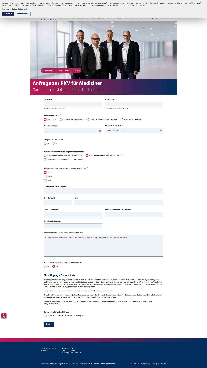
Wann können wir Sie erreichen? (118, 209)
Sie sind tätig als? (51, 116)
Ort (76, 198)
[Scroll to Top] (196, 177)
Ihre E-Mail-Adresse (52, 221)
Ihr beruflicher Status (114, 125)
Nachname (109, 99)
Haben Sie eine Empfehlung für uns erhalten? (63, 263)
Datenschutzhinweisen (136, 5)
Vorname (48, 99)
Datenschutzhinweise (20, 9)
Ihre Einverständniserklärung (56, 312)
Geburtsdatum (50, 126)
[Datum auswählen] (99, 131)
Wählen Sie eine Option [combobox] (115, 130)
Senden (49, 324)
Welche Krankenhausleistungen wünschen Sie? (64, 151)
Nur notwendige (23, 14)
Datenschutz (65, 5)
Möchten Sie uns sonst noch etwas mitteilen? (63, 233)
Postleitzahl (49, 198)
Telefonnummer (51, 210)
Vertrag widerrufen (159, 364)
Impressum (6, 9)
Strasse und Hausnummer (55, 186)
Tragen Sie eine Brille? (53, 139)
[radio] (45, 119)
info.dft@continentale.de (72, 353)
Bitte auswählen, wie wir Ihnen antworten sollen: (65, 168)
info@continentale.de (109, 364)
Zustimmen (8, 14)
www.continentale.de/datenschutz (92, 291)
